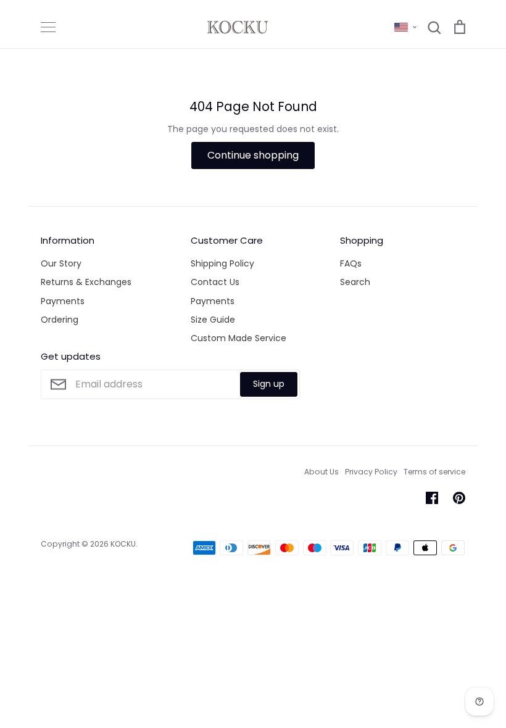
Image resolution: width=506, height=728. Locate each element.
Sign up (268, 384)
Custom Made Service (238, 338)
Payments (63, 301)
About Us (321, 471)
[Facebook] (432, 497)
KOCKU (123, 544)
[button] (405, 27)
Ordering (59, 319)
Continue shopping (253, 155)
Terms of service (434, 471)
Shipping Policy (222, 263)
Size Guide (213, 319)
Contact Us (215, 282)
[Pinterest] (459, 497)
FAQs (351, 263)
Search (355, 282)
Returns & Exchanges (86, 282)
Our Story (61, 263)
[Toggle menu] (48, 27)
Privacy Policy (371, 471)
